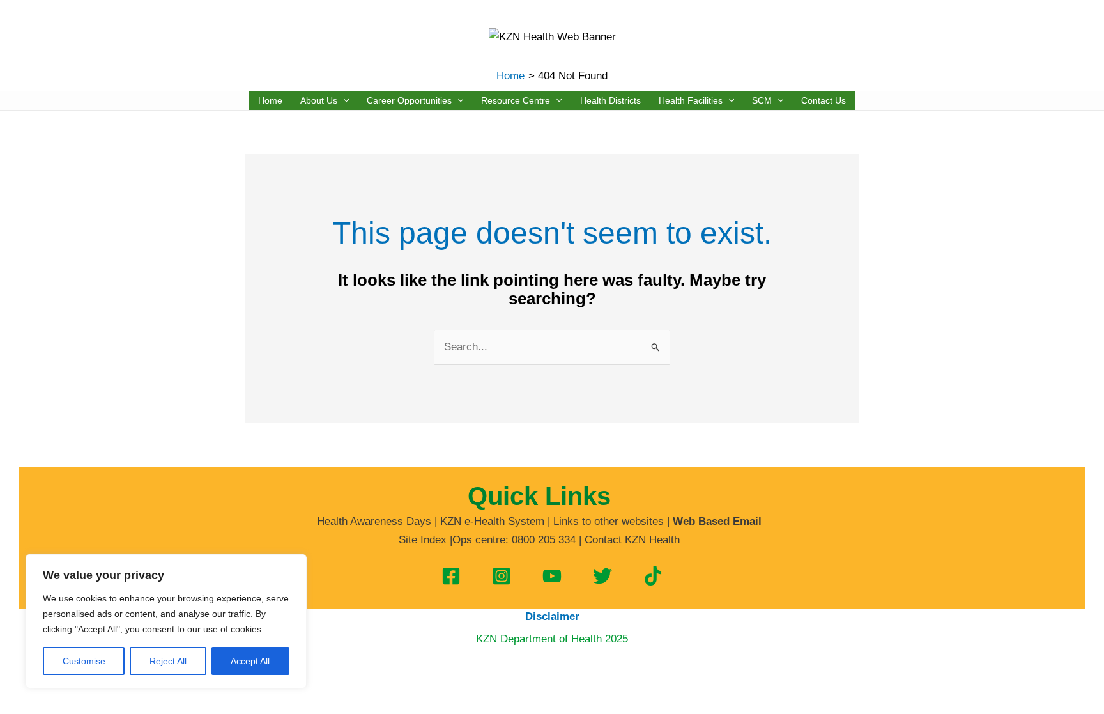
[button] (343, 100)
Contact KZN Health (632, 540)
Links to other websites (608, 521)
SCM (762, 100)
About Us (318, 100)
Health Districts (610, 100)
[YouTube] (552, 575)
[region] (166, 621)
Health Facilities (691, 100)
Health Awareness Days (374, 521)
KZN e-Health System (492, 521)
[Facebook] (451, 575)
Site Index (423, 540)
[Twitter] (602, 575)
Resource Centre (515, 100)
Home (270, 100)
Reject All (168, 661)
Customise (84, 661)
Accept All (250, 661)
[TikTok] (652, 575)
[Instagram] (501, 575)
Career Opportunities (409, 100)
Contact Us (823, 100)
